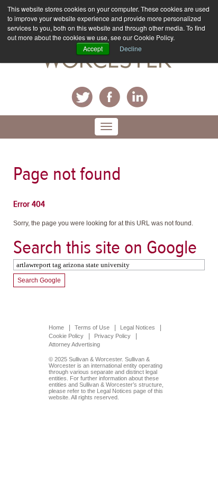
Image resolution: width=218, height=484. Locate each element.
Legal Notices (137, 327)
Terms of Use (92, 327)
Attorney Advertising (74, 344)
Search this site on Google (105, 247)
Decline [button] (131, 48)
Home (56, 327)
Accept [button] (93, 48)
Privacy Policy (112, 336)
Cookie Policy (66, 336)
